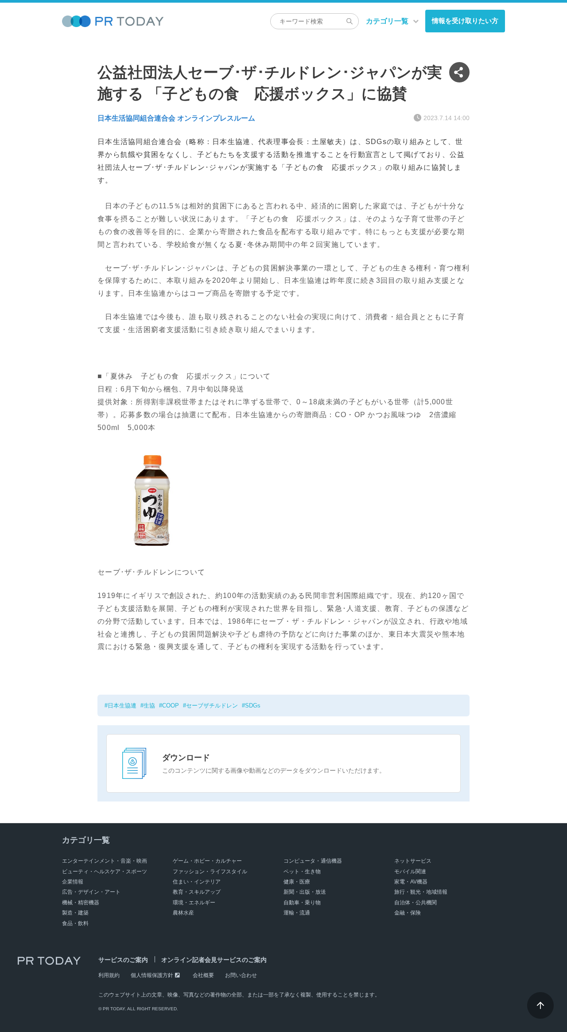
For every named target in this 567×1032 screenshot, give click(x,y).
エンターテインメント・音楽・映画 (104, 861)
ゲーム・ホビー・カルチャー (207, 861)
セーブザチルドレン (212, 705)
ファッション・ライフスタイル (210, 871)
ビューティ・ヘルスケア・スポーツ (104, 871)
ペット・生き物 (302, 871)
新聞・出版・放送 (305, 892)
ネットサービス (412, 861)
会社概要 (203, 975)
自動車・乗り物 (302, 902)
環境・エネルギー (194, 902)
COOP (170, 705)
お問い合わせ (241, 975)
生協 (149, 705)
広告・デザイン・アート (91, 892)
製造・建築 (75, 913)
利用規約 (109, 975)
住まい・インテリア (197, 882)
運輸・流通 (297, 913)
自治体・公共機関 (415, 902)
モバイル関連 (410, 871)
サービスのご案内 (123, 959)
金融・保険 (407, 913)
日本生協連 (122, 705)
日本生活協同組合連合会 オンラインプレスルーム (176, 118)
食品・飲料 (75, 923)
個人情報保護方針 (152, 975)
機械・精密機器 (80, 902)
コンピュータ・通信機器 (313, 861)
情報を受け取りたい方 (465, 20)
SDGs (252, 705)
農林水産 (183, 913)
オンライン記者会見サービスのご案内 (214, 959)
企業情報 (72, 882)
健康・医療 (297, 882)
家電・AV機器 (410, 882)
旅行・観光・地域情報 (420, 892)
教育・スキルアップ (197, 892)
